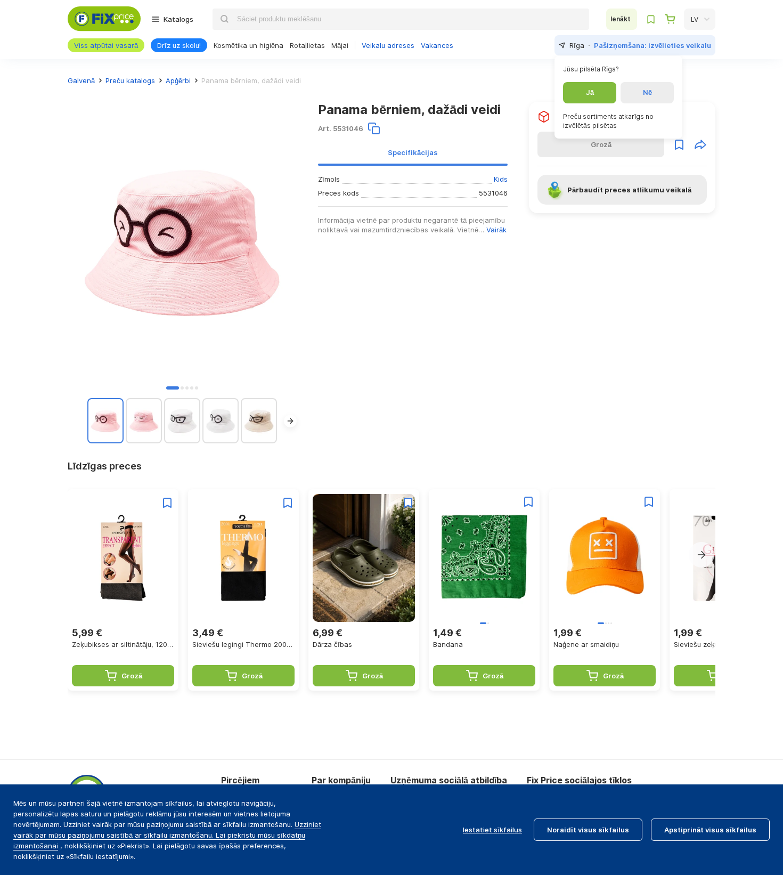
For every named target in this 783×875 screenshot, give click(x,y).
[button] (172, 388)
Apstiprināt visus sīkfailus (710, 829)
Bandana (448, 644)
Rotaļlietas (307, 45)
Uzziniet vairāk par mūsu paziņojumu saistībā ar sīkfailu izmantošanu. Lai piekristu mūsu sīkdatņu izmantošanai (167, 835)
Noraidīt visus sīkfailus (588, 829)
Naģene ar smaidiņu (586, 644)
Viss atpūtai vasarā (106, 45)
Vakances (437, 45)
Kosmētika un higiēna (248, 45)
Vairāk (496, 229)
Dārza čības (332, 644)
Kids (501, 179)
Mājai (339, 45)
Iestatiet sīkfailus (492, 829)
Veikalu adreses (388, 45)
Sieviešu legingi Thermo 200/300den (243, 644)
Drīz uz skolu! (179, 45)
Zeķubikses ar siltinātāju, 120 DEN (123, 644)
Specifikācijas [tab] (413, 152)
